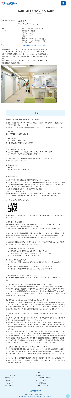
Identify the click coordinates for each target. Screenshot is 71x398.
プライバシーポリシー (43, 385)
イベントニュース (10, 375)
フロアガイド (9, 378)
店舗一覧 (7, 380)
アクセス (39, 372)
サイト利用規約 (41, 383)
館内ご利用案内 (9, 385)
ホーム (7, 372)
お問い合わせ (40, 375)
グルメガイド (9, 383)
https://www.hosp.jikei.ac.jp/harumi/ (34, 45)
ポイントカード (41, 380)
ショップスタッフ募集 (43, 378)
